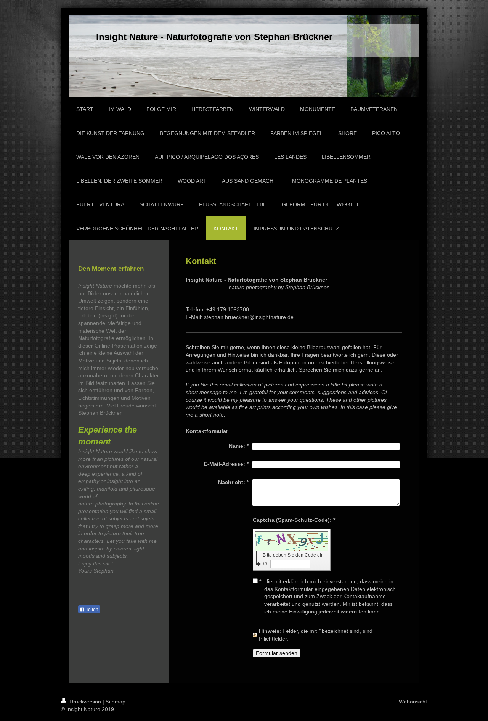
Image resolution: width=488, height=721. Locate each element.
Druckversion (85, 701)
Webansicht (413, 701)
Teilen (91, 609)
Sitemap (115, 701)
